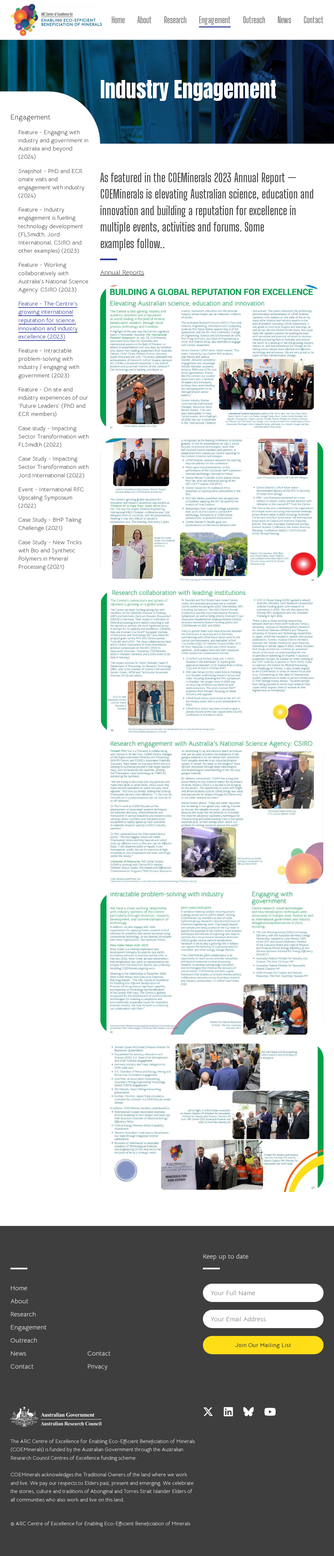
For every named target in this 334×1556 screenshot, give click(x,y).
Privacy (97, 1366)
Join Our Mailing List (263, 1345)
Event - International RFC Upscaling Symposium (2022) (51, 497)
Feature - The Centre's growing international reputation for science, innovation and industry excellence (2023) (48, 320)
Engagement (215, 20)
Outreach (254, 20)
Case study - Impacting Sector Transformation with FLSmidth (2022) (53, 436)
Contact (314, 20)
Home (118, 20)
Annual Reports (122, 272)
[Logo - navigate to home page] (56, 20)
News (284, 20)
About (144, 20)
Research (175, 20)
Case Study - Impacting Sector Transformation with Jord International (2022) (53, 467)
